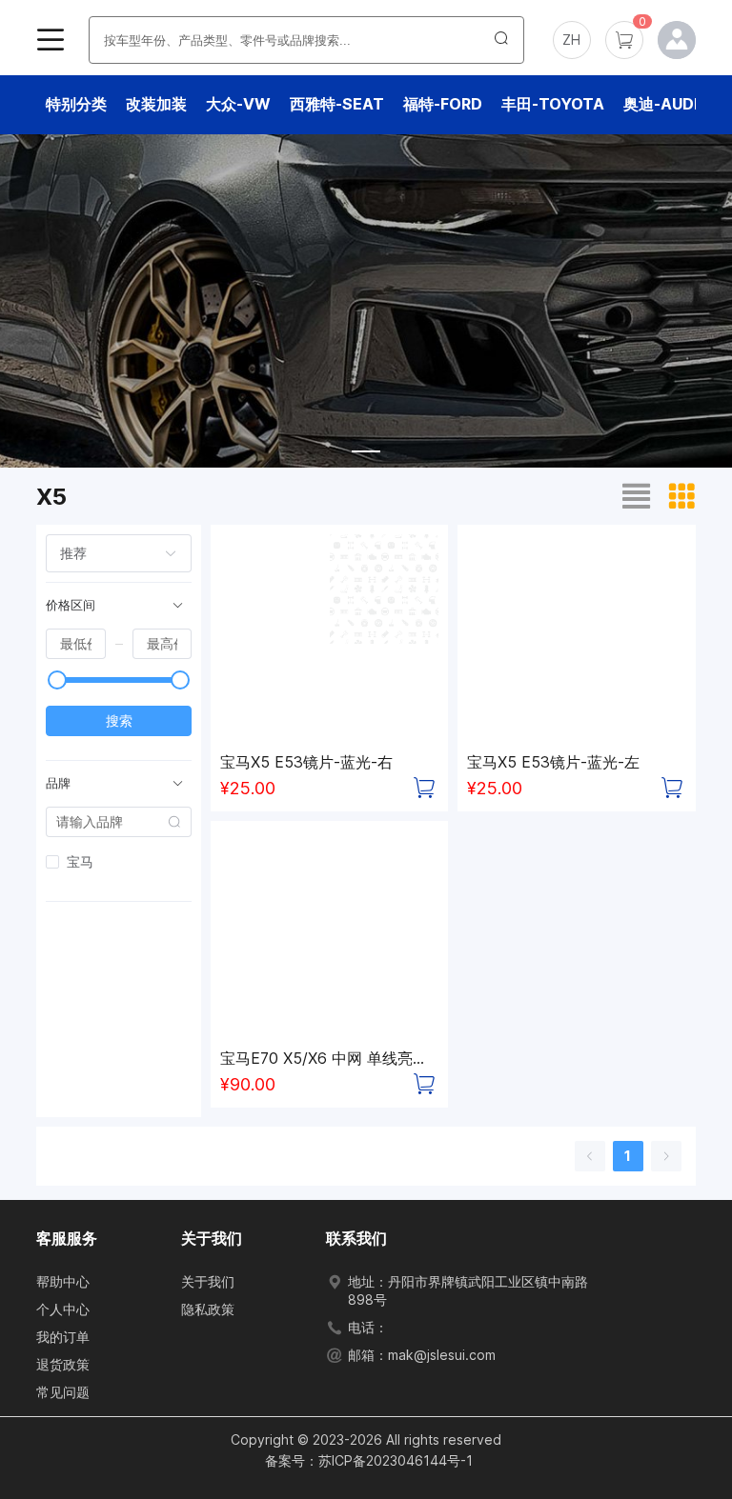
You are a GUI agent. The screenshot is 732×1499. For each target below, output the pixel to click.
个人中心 (63, 1309)
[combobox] (108, 553)
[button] (572, 40)
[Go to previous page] (590, 1156)
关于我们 (207, 1281)
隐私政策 (207, 1309)
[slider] (57, 680)
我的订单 (63, 1337)
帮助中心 (63, 1281)
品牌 (58, 783)
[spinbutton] (75, 644)
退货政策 (63, 1364)
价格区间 (70, 605)
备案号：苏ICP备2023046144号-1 (369, 1460)
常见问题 (63, 1392)
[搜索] (501, 40)
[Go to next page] (666, 1156)
